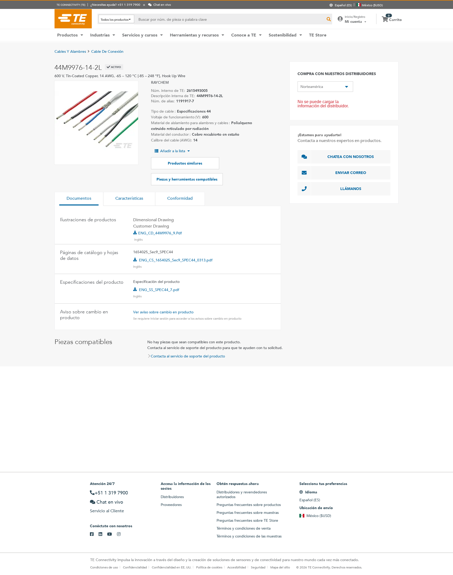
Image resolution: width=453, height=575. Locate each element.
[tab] (79, 199)
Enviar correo (350, 172)
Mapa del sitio (280, 567)
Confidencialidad (135, 567)
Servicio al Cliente (107, 511)
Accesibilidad (236, 567)
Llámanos (350, 188)
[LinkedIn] (103, 534)
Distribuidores (172, 496)
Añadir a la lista (172, 151)
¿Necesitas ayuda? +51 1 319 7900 (115, 4)
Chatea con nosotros (350, 156)
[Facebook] (94, 534)
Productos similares (185, 163)
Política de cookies (209, 567)
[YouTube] (112, 534)
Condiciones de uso (104, 567)
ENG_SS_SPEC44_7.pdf (159, 289)
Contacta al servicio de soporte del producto (188, 356)
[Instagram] (121, 534)
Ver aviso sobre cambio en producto (163, 312)
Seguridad (258, 567)
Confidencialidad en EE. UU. (171, 567)
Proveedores (171, 504)
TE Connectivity (73, 18)
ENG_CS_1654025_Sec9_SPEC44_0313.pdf (176, 260)
